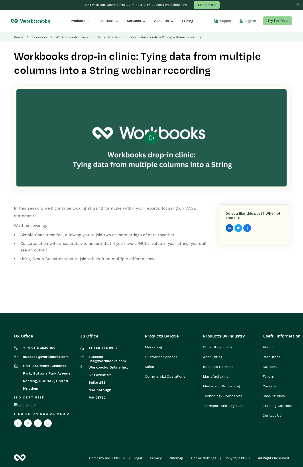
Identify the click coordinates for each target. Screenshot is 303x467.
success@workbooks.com (46, 357)
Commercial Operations (165, 376)
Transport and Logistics (223, 406)
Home (18, 37)
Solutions (106, 21)
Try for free (278, 21)
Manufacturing (215, 376)
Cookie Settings (203, 458)
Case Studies (274, 396)
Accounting (212, 357)
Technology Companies (222, 396)
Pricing (187, 21)
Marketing (153, 347)
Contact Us (272, 415)
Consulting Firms (217, 347)
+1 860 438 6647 (103, 347)
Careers (269, 386)
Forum (268, 376)
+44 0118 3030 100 (39, 347)
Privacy (156, 458)
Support (270, 367)
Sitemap (176, 458)
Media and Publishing (221, 386)
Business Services (218, 367)
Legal (138, 458)
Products (78, 21)
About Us (161, 21)
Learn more (206, 4)
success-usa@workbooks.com (107, 359)
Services (134, 21)
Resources (39, 37)
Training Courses (277, 406)
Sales (149, 367)
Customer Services (161, 357)
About (268, 347)
